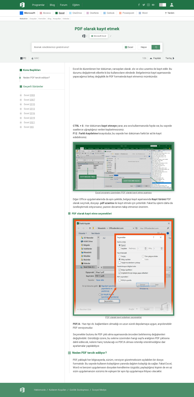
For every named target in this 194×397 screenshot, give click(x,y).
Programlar (38, 4)
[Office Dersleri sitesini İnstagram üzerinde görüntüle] (149, 5)
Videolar (66, 19)
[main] (121, 225)
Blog (52, 4)
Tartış (168, 58)
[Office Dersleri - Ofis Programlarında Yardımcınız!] (22, 4)
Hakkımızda (40, 389)
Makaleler (24, 19)
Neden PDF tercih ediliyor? (36, 77)
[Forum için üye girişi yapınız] (171, 4)
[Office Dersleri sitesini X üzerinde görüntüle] (144, 5)
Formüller (42, 19)
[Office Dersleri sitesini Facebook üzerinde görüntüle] (139, 5)
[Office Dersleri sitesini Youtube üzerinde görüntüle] (153, 5)
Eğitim (76, 4)
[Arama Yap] (155, 47)
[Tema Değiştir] (162, 5)
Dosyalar (33, 19)
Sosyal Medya (99, 389)
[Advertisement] (123, 101)
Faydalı (157, 58)
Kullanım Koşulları (57, 389)
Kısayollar (57, 19)
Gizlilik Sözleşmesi (79, 389)
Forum (63, 4)
